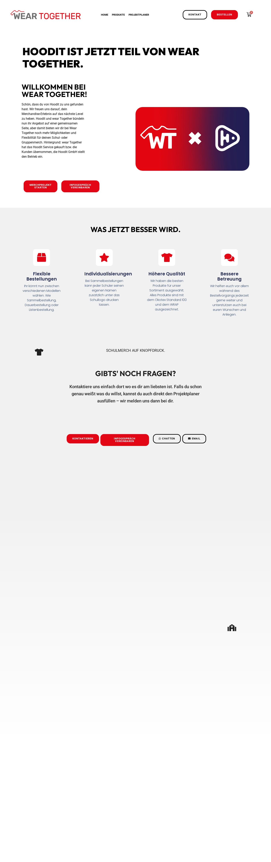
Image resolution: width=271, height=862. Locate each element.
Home (104, 14)
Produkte (118, 14)
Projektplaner (139, 14)
